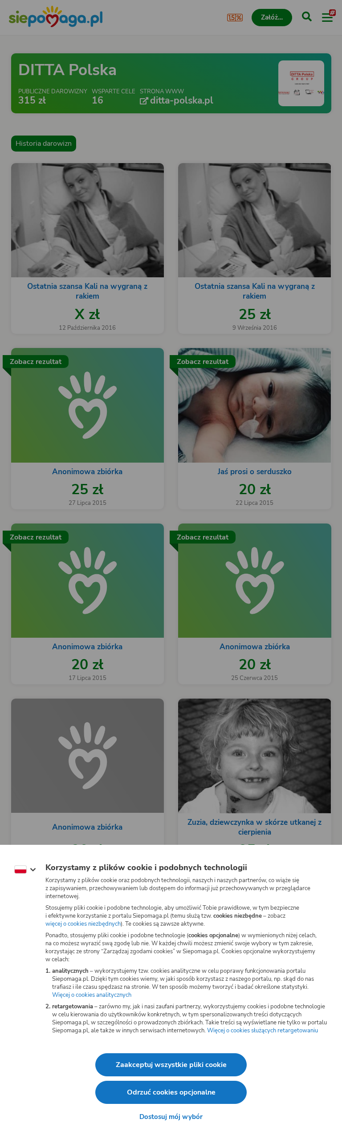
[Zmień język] (25, 869)
